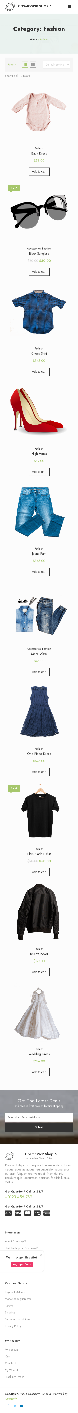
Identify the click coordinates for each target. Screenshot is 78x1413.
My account (11, 1350)
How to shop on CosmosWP (21, 1248)
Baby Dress (39, 153)
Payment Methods (15, 1292)
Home (33, 39)
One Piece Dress (39, 753)
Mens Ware (39, 654)
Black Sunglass (39, 253)
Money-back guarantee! (18, 1299)
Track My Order (14, 1377)
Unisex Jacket (39, 954)
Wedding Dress (39, 1054)
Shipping (10, 1312)
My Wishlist (11, 1370)
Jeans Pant (39, 553)
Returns (9, 1306)
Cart (7, 1356)
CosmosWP (12, 1399)
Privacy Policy (13, 1326)
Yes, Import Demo (22, 1264)
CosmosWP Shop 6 (35, 6)
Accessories (34, 248)
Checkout (10, 1363)
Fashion (39, 148)
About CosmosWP (15, 1241)
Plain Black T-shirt (39, 854)
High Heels (39, 453)
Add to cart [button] (39, 171)
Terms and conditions (17, 1319)
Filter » (12, 65)
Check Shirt (39, 353)
